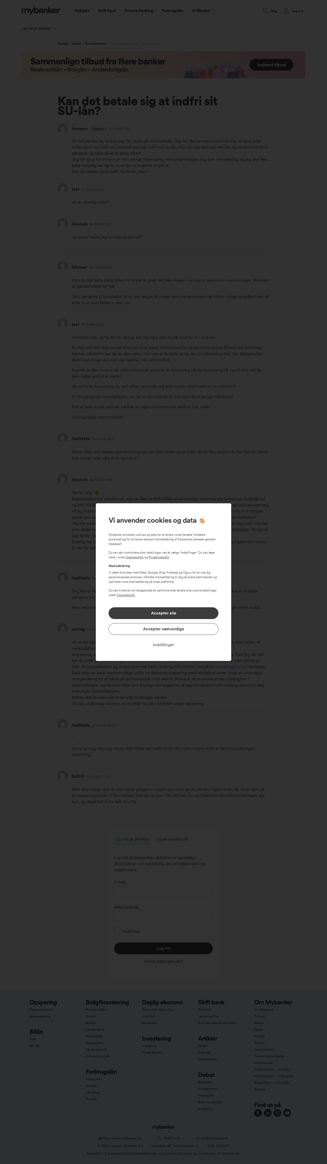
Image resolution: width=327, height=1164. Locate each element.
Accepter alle (163, 613)
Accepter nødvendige (163, 628)
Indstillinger (163, 644)
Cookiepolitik (134, 557)
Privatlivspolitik (159, 557)
